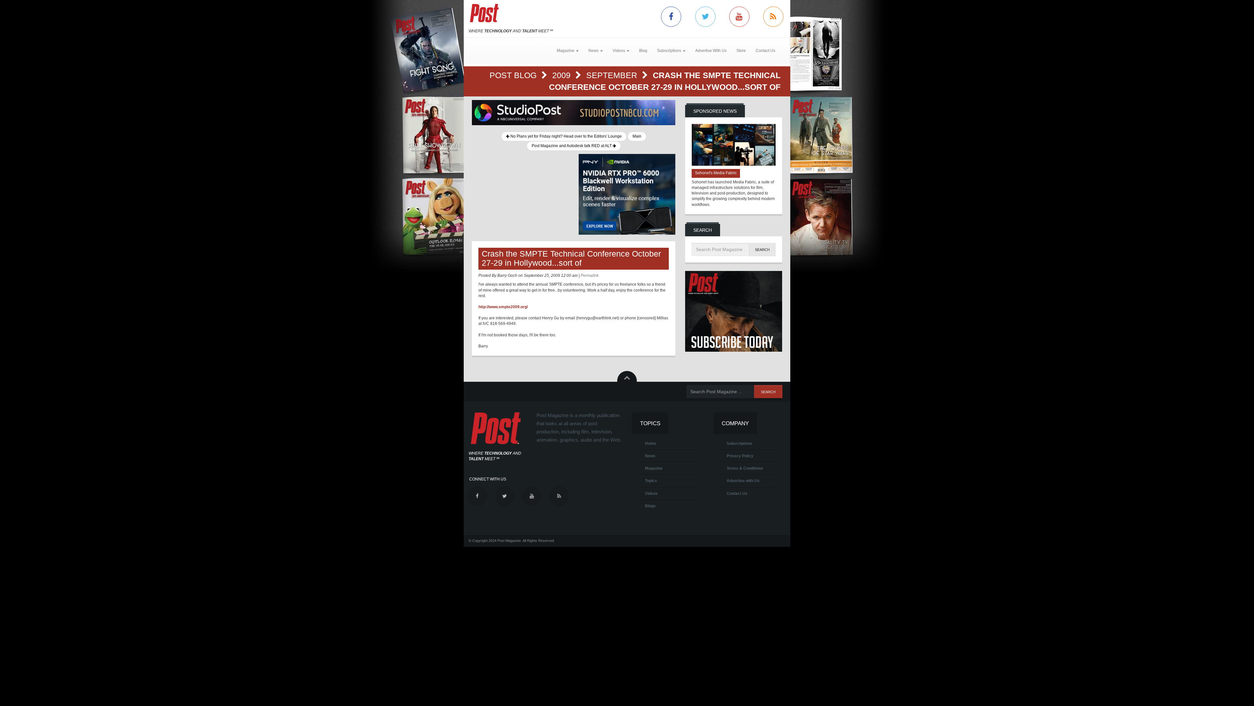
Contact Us (765, 50)
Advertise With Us (711, 50)
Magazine (654, 468)
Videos (651, 493)
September (612, 75)
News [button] (594, 50)
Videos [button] (619, 50)
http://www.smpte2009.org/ (503, 307)
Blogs (650, 506)
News (650, 456)
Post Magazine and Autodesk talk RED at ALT (572, 145)
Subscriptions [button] (669, 50)
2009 (562, 75)
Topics (651, 481)
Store (741, 50)
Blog (643, 50)
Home (650, 443)
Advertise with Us (743, 481)
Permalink (590, 275)
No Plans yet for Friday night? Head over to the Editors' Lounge (565, 136)
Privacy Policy (740, 456)
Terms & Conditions (745, 468)
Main (637, 136)
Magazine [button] (566, 50)
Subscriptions (739, 443)
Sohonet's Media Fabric (716, 173)
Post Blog (514, 75)
